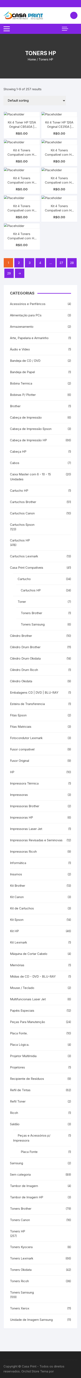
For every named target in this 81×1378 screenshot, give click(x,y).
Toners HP (17, 1231)
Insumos (16, 874)
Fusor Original (19, 761)
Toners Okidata (21, 1270)
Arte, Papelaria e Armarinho (29, 338)
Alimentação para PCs (26, 315)
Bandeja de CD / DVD (25, 361)
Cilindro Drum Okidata (25, 658)
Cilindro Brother (21, 636)
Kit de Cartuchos (22, 908)
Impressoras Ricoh (23, 851)
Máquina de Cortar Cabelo (28, 954)
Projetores (17, 1067)
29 (9, 273)
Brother (15, 406)
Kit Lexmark (18, 942)
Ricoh (14, 1113)
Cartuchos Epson (22, 525)
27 (61, 263)
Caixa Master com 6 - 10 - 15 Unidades (30, 476)
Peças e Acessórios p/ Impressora (31, 1137)
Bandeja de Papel (22, 372)
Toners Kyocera (21, 1247)
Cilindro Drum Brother (25, 647)
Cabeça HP (18, 451)
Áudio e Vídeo (20, 349)
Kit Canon (17, 897)
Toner (22, 602)
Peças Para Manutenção (27, 1022)
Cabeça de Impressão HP (28, 440)
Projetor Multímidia (23, 1056)
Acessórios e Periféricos (27, 304)
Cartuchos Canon (22, 513)
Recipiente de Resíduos (27, 1079)
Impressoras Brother (24, 806)
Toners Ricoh (19, 1281)
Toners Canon (20, 1220)
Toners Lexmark (21, 1258)
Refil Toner (18, 1101)
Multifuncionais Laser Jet (28, 999)
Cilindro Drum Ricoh (24, 670)
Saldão (15, 1124)
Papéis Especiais (22, 1010)
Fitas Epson (18, 715)
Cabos (14, 463)
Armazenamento (21, 327)
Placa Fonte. (19, 1033)
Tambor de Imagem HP (26, 1197)
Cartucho (24, 579)
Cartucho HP (19, 491)
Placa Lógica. (19, 1045)
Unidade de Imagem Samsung (31, 1320)
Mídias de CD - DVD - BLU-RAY (33, 976)
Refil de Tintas (20, 1090)
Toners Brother (31, 613)
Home (32, 59)
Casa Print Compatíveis (26, 568)
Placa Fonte (29, 1152)
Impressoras (19, 795)
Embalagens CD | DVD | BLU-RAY (34, 692)
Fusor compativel (22, 749)
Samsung (16, 1163)
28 (72, 263)
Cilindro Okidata (21, 681)
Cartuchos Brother (23, 502)
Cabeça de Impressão (26, 417)
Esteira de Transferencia (27, 704)
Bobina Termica (21, 383)
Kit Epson (16, 920)
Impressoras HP (21, 817)
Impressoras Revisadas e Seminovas (36, 840)
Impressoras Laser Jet (26, 829)
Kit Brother (17, 886)
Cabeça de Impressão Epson (31, 429)
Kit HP (14, 931)
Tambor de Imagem (24, 1186)
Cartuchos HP (20, 540)
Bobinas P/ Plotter (23, 395)
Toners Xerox (19, 1308)
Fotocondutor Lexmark (26, 738)
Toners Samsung (33, 624)
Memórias (17, 965)
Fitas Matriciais (20, 727)
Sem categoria (20, 1174)
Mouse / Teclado (22, 988)
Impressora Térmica (24, 783)
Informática (18, 863)
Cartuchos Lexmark (24, 556)
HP (12, 772)
